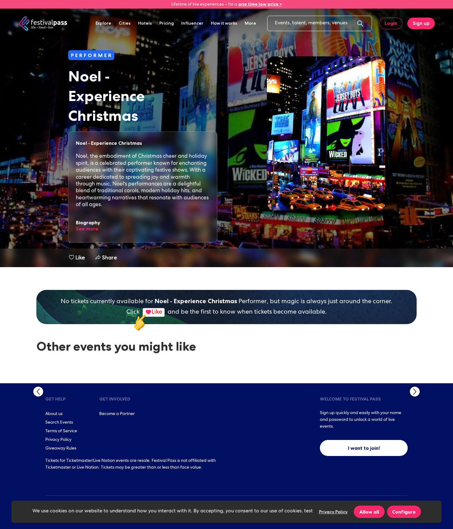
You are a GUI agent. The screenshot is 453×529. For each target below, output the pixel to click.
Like (80, 257)
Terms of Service (61, 431)
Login (391, 23)
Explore (103, 23)
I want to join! (364, 448)
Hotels (145, 23)
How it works (224, 23)
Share (108, 257)
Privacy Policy (58, 440)
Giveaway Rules (60, 448)
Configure (404, 512)
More (250, 23)
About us (54, 414)
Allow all (369, 512)
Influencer (192, 23)
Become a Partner (117, 414)
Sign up (421, 23)
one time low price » (260, 4)
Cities (125, 23)
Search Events (59, 423)
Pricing (166, 23)
